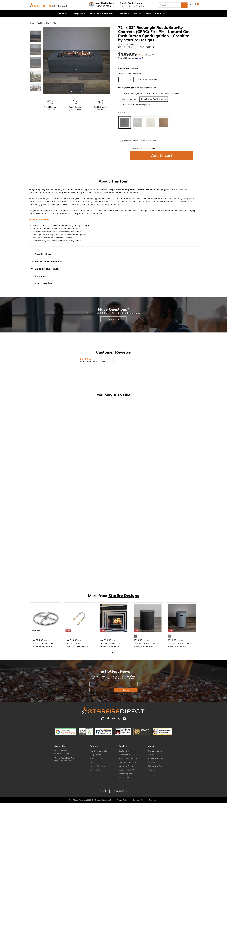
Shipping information (128, 758)
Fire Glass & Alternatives (101, 13)
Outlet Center (95, 770)
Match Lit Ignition (128, 99)
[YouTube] (124, 718)
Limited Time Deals (98, 766)
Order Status (124, 755)
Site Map (152, 800)
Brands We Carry (155, 758)
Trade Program (125, 773)
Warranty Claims (126, 766)
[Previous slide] (45, 59)
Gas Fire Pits (51, 23)
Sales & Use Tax (155, 766)
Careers (151, 762)
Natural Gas (126, 79)
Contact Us (160, 13)
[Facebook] (108, 718)
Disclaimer (41, 276)
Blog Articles (95, 755)
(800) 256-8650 (61, 750)
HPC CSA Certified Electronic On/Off (163, 93)
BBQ (136, 13)
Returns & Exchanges (128, 762)
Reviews (151, 755)
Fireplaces (79, 13)
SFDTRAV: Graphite (124, 122)
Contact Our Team (62, 753)
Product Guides (96, 758)
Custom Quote (125, 751)
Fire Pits (63, 13)
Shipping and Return (47, 268)
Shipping (133, 148)
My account (124, 777)
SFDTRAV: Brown (163, 122)
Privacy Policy (122, 800)
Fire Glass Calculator (99, 751)
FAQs (92, 762)
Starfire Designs (127, 44)
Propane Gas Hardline (146, 79)
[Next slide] (107, 59)
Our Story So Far (155, 751)
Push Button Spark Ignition (153, 99)
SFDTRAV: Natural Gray (137, 122)
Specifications (43, 254)
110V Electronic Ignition (131, 93)
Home (32, 23)
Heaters (124, 13)
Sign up (126, 690)
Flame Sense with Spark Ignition (135, 104)
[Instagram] (102, 718)
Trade (148, 13)
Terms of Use (138, 800)
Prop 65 (151, 770)
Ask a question (43, 283)
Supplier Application (128, 770)
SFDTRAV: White (150, 122)
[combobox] (173, 5)
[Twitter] (118, 718)
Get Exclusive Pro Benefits (132, 6)
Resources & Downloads (48, 261)
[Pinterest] (113, 718)
